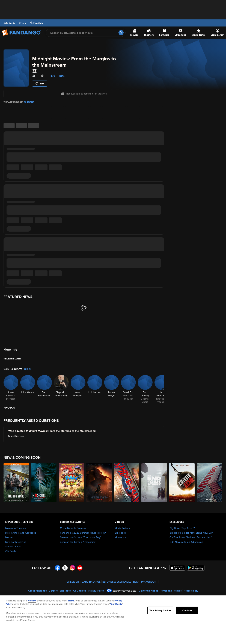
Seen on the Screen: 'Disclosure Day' (80, 537)
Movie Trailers (122, 528)
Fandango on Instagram (72, 568)
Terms (71, 600)
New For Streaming (15, 542)
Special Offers (13, 546)
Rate (62, 75)
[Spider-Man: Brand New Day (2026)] (127, 482)
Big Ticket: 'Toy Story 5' (182, 528)
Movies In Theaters (15, 528)
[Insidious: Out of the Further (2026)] (44, 482)
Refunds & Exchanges (116, 582)
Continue (187, 610)
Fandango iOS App (177, 568)
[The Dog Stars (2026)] (16, 482)
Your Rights (116, 604)
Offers (22, 23)
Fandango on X (65, 568)
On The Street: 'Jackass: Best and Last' (191, 537)
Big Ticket (120, 533)
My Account (149, 582)
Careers (53, 590)
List (42, 83)
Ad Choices (79, 590)
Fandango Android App (196, 568)
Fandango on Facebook (57, 568)
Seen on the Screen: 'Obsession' (78, 542)
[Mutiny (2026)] (209, 482)
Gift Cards (9, 23)
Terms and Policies (171, 590)
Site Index (65, 590)
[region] (113, 610)
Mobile (9, 537)
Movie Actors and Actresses (20, 533)
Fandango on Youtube (79, 568)
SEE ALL (28, 369)
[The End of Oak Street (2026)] (154, 482)
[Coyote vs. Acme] (182, 482)
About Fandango (37, 590)
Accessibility (191, 590)
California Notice (148, 590)
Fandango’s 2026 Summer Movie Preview (83, 533)
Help (136, 582)
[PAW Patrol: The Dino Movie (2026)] (72, 482)
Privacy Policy (96, 590)
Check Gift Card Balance (83, 582)
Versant (32, 600)
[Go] (121, 32)
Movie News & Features (73, 528)
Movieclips (120, 537)
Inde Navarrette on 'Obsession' (187, 542)
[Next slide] (163, 390)
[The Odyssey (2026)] (99, 482)
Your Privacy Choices (124, 590)
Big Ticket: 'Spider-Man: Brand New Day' (191, 533)
